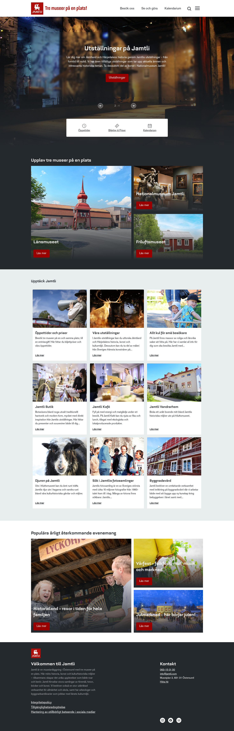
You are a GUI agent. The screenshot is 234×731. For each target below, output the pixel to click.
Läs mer (41, 253)
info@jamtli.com (168, 674)
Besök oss (127, 8)
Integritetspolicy (41, 702)
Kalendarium (173, 8)
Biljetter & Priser (117, 130)
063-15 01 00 (167, 670)
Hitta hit (164, 682)
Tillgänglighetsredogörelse (48, 707)
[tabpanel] (117, 82)
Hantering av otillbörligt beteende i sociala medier (63, 712)
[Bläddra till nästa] (133, 105)
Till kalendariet (117, 77)
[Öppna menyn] (197, 8)
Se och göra (149, 8)
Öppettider (84, 130)
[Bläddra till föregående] (100, 105)
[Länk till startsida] (59, 8)
